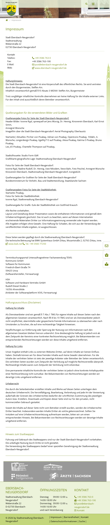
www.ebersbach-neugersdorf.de (50, 68)
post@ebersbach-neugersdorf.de (51, 64)
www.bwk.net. (15, 243)
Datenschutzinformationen (64, 521)
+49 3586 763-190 (86, 500)
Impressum (56, 517)
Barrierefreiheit (71, 517)
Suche (82, 521)
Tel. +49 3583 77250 (35, 243)
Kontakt (81, 510)
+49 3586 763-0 (43, 57)
